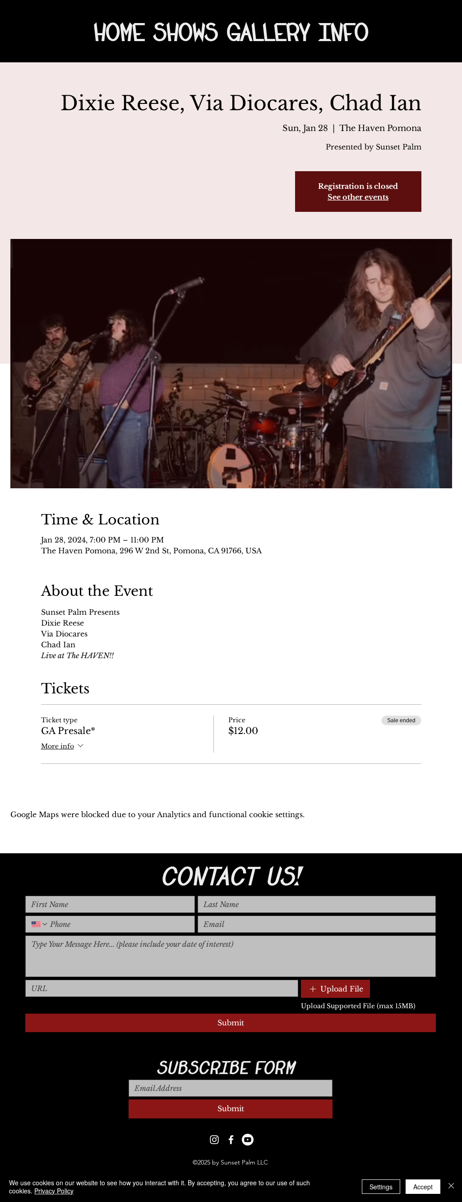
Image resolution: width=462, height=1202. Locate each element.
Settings (381, 1186)
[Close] (451, 1187)
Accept (423, 1186)
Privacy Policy (54, 1190)
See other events (358, 196)
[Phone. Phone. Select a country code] (39, 924)
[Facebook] (231, 1140)
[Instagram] (214, 1140)
